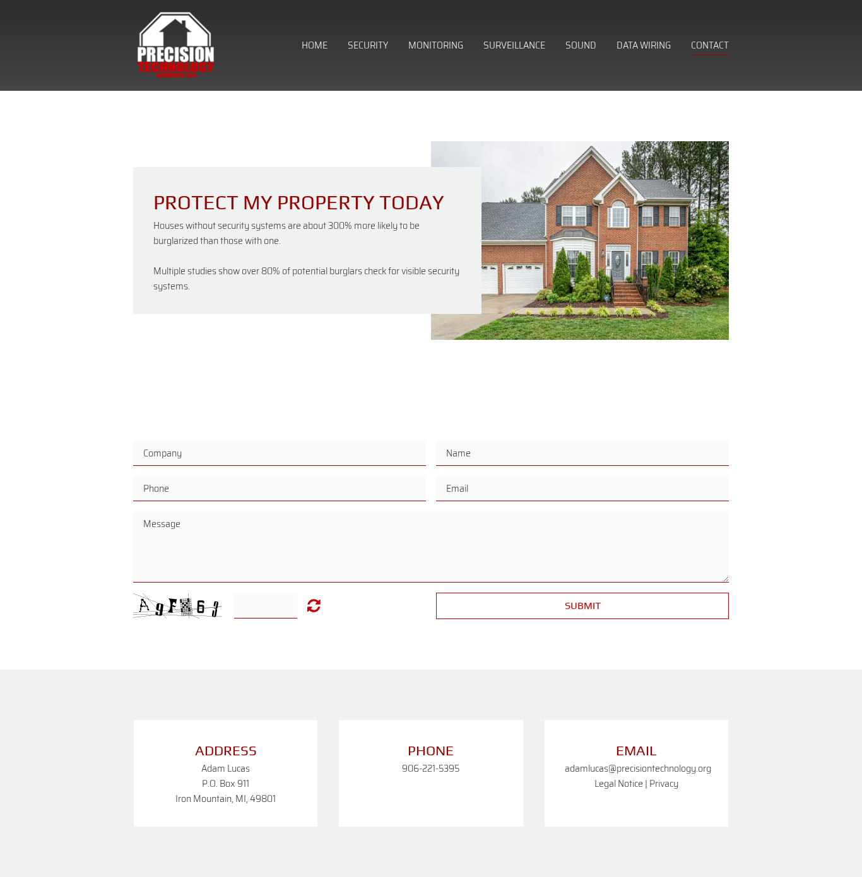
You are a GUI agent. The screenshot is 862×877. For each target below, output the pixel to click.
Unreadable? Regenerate (314, 605)
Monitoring (435, 45)
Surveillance (514, 45)
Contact (710, 45)
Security (368, 45)
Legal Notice (618, 783)
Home (315, 45)
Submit (583, 606)
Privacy (663, 783)
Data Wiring (644, 45)
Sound (580, 45)
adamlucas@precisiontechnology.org (638, 768)
